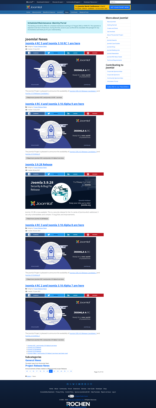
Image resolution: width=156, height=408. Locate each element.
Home (28, 12)
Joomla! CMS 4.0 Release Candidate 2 (83, 333)
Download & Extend (43, 2)
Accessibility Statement (47, 392)
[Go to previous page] (30, 371)
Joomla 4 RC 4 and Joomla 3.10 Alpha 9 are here (54, 104)
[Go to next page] (67, 371)
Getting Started (112, 25)
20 (47, 371)
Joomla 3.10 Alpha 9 (32, 154)
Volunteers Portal (112, 81)
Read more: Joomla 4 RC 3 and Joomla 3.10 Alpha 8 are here (45, 279)
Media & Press (84, 12)
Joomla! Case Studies (113, 43)
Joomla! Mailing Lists (113, 50)
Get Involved (111, 32)
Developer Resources (90, 2)
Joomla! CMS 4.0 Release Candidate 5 (83, 91)
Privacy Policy (60, 392)
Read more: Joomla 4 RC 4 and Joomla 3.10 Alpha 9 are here (45, 158)
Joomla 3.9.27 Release (34, 347)
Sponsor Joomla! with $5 (82, 392)
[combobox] (120, 2)
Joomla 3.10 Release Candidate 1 (37, 93)
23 (57, 371)
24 (61, 371)
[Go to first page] (27, 371)
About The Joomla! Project (115, 35)
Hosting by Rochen (78, 407)
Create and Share (112, 28)
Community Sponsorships (115, 78)
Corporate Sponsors (113, 75)
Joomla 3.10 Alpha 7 (32, 336)
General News (33, 360)
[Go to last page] (71, 371)
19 (44, 371)
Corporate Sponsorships (114, 71)
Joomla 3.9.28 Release (38, 164)
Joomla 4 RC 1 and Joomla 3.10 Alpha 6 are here (42, 345)
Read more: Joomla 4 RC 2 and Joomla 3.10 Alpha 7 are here (45, 340)
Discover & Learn (57, 2)
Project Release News (40, 46)
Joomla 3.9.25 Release (34, 351)
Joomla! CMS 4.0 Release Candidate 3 (83, 273)
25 (64, 371)
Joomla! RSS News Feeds (114, 57)
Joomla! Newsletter (113, 53)
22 (54, 371)
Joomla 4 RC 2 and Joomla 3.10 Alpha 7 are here (54, 285)
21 (51, 371)
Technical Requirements (114, 60)
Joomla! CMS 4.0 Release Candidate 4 (83, 152)
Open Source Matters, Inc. (76, 400)
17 (37, 371)
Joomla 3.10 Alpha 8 (32, 275)
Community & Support (73, 2)
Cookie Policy (69, 392)
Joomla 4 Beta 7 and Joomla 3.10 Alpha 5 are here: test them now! (48, 353)
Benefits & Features (49, 12)
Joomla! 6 (60, 12)
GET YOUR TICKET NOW (120, 7)
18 (40, 371)
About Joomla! (36, 12)
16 (33, 371)
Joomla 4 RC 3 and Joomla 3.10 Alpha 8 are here (54, 225)
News (67, 12)
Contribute (74, 12)
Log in (114, 392)
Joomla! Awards (112, 40)
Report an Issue (106, 392)
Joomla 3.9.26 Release (34, 349)
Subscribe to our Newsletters (118, 87)
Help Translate (95, 392)
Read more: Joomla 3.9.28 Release (37, 219)
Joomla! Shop (111, 47)
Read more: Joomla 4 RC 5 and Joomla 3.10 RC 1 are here (44, 97)
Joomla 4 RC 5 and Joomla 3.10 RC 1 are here (52, 43)
